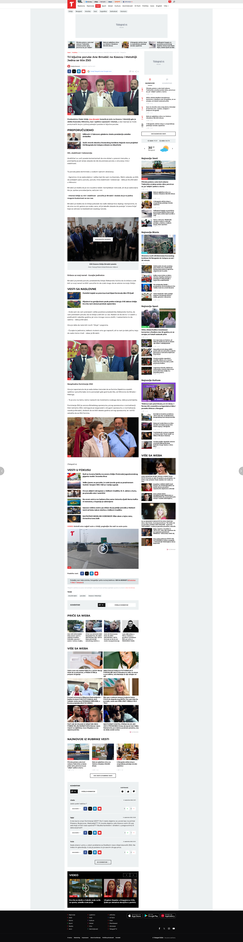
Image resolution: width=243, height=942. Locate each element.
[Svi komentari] (122, 791)
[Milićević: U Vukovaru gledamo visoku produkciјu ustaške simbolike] (74, 137)
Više (165, 6)
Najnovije (149, 158)
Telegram (79, 582)
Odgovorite (76, 808)
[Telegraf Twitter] (164, 928)
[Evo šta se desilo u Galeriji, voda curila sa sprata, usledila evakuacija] (85, 888)
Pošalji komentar (121, 605)
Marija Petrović (75, 66)
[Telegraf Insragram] (169, 928)
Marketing (77, 937)
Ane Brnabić (94, 119)
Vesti (69, 52)
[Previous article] (2, 471)
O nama (69, 937)
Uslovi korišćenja (130, 587)
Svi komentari (103, 862)
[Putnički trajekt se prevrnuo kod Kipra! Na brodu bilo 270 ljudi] (74, 296)
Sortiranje (124, 787)
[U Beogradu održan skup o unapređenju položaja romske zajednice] (125, 45)
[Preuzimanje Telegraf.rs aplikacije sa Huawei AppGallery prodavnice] (168, 915)
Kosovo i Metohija (95, 596)
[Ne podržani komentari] (134, 791)
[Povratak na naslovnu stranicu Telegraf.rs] (71, 4)
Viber (73, 582)
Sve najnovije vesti (158, 134)
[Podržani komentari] (128, 791)
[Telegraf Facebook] (159, 928)
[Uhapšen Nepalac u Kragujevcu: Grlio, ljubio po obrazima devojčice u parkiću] (120, 888)
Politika (74, 52)
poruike (82, 596)
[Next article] (241, 471)
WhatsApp (132, 580)
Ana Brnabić (72, 596)
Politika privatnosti (108, 937)
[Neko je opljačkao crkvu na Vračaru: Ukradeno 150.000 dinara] (98, 45)
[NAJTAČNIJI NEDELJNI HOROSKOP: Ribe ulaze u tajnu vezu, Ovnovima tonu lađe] (74, 519)
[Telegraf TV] (174, 928)
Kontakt (118, 937)
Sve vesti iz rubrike (103, 775)
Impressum (85, 937)
